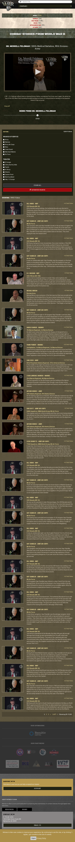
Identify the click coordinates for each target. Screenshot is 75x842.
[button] (37, 72)
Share (6, 106)
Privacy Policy (41, 838)
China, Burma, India (11, 164)
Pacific (7, 167)
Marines (7, 142)
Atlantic (7, 172)
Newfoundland (9, 177)
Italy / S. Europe (10, 179)
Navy (6, 147)
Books (24, 809)
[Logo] (64, 58)
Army (6, 139)
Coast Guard (9, 149)
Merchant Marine (10, 152)
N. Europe (8, 162)
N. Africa (7, 169)
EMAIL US (37, 825)
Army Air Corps (9, 144)
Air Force (8, 154)
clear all (37, 185)
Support (37, 788)
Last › (54, 714)
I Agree (33, 838)
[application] (37, 72)
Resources (9, 809)
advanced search (38, 190)
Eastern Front (9, 174)
